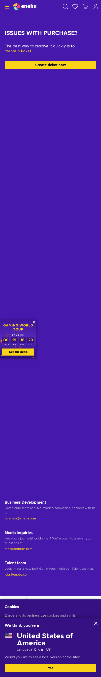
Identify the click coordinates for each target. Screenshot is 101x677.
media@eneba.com (18, 549)
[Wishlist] (75, 6)
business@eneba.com (20, 518)
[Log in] (96, 6)
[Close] (96, 623)
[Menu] (6, 6)
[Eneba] (24, 6)
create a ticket (18, 51)
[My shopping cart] (85, 6)
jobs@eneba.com (17, 574)
